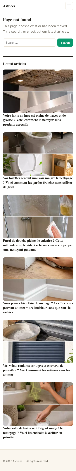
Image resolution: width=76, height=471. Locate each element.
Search (65, 42)
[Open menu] (69, 6)
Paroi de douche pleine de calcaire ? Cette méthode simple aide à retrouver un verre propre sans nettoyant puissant (38, 245)
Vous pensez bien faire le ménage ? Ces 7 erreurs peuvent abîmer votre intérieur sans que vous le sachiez (38, 307)
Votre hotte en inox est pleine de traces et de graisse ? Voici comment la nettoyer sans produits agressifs (34, 120)
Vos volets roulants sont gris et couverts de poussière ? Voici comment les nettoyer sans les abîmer (36, 370)
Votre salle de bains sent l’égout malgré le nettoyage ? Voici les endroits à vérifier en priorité (33, 432)
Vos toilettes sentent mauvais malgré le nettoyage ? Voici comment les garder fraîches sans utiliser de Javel (38, 182)
